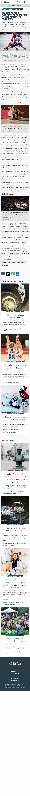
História (22, 491)
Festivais (18, 491)
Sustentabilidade (11, 604)
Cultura (13, 491)
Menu (27, 2)
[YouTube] (16, 680)
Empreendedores (11, 602)
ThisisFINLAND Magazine (9, 545)
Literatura (22, 329)
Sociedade (5, 265)
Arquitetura (7, 329)
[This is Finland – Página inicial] (5, 1)
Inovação (5, 493)
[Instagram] (18, 680)
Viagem (14, 493)
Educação (13, 329)
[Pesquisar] (17, 2)
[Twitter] (14, 680)
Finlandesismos (21, 262)
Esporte (4, 262)
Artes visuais (8, 491)
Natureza (5, 604)
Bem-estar (7, 382)
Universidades (6, 654)
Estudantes (12, 652)
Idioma (22, 2)
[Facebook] (12, 680)
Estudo (17, 652)
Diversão (12, 543)
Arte (6, 602)
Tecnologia (9, 493)
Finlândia (21, 652)
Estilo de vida (11, 262)
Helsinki (18, 329)
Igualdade (16, 382)
